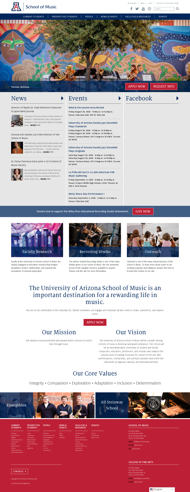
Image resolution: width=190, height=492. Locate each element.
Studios (13, 448)
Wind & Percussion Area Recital (86, 107)
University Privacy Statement (20, 483)
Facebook (139, 98)
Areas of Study (15, 435)
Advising (13, 433)
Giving (93, 433)
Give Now (143, 211)
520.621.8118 (136, 449)
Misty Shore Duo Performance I (86, 194)
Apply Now (136, 86)
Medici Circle (95, 437)
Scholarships (31, 442)
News (19, 98)
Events (78, 98)
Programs (132, 3)
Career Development (17, 452)
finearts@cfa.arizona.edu (141, 478)
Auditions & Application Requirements (31, 438)
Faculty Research (37, 252)
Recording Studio (95, 252)
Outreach (153, 252)
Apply (142, 3)
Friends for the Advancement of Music (48, 444)
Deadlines (30, 448)
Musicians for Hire (48, 435)
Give (150, 3)
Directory (46, 433)
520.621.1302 (138, 482)
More (33, 125)
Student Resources (16, 450)
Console (18, 471)
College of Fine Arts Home (167, 3)
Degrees (13, 437)
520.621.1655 (138, 445)
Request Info (163, 86)
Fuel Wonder (95, 435)
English (158, 489)
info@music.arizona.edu (141, 441)
